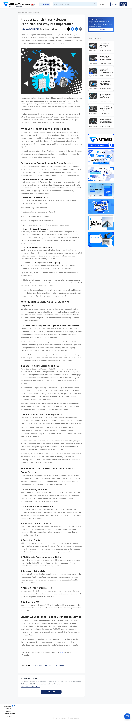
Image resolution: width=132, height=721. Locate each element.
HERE (62, 652)
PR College (20, 12)
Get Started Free (51, 692)
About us (103, 4)
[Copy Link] (80, 29)
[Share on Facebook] (72, 29)
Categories (45, 4)
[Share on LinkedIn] (76, 29)
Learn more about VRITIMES (30, 687)
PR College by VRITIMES (30, 29)
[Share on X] (68, 29)
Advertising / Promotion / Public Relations (49, 665)
